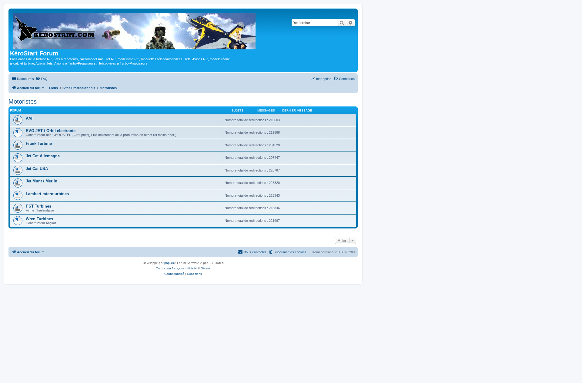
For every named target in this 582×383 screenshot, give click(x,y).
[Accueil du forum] (134, 30)
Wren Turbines (39, 219)
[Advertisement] (291, 330)
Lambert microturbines (47, 194)
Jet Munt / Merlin (41, 181)
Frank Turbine (39, 143)
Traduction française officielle (176, 268)
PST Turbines (38, 206)
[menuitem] (41, 78)
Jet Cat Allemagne (43, 156)
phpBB (169, 263)
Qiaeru (205, 268)
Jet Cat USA (37, 168)
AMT (30, 118)
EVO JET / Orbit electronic (50, 130)
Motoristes (22, 101)
